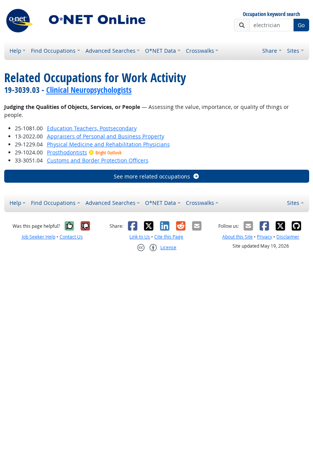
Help (15, 50)
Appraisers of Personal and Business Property (105, 136)
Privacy (264, 237)
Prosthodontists (67, 152)
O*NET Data (160, 50)
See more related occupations (152, 176)
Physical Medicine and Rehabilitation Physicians (108, 144)
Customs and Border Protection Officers (97, 160)
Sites (293, 50)
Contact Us (71, 237)
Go (301, 25)
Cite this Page (168, 237)
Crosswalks (200, 50)
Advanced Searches (111, 50)
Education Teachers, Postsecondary (92, 128)
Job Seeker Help (38, 237)
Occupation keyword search (271, 14)
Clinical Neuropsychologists (89, 89)
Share (269, 50)
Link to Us (139, 237)
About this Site (237, 237)
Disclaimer (287, 237)
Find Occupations (53, 50)
